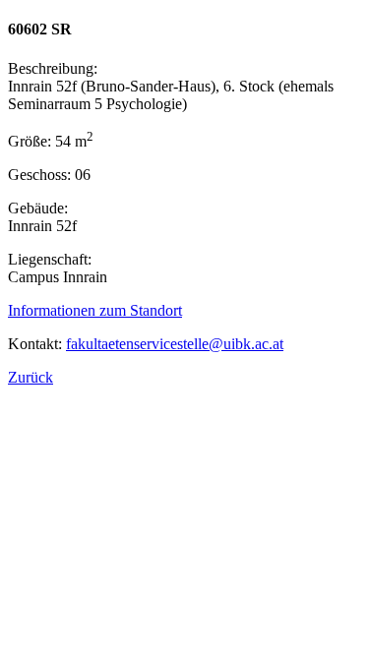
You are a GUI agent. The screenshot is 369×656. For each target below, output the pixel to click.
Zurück (30, 377)
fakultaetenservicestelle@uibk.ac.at (174, 343)
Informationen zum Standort (95, 310)
